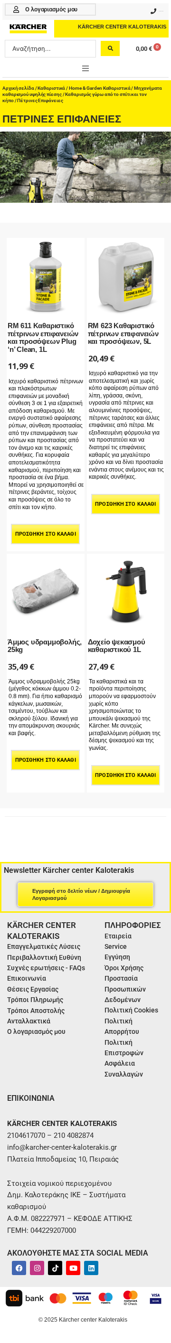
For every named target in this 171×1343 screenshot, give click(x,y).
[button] (85, 68)
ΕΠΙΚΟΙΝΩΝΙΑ (31, 1098)
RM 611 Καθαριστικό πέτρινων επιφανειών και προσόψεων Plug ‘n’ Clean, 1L (43, 337)
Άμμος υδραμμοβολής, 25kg (45, 646)
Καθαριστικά (51, 88)
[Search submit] (110, 48)
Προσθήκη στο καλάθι (45, 534)
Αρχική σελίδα (18, 88)
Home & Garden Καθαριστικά (100, 88)
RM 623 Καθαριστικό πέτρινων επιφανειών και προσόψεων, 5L (123, 333)
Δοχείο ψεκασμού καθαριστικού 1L (116, 646)
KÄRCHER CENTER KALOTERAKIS (122, 26)
